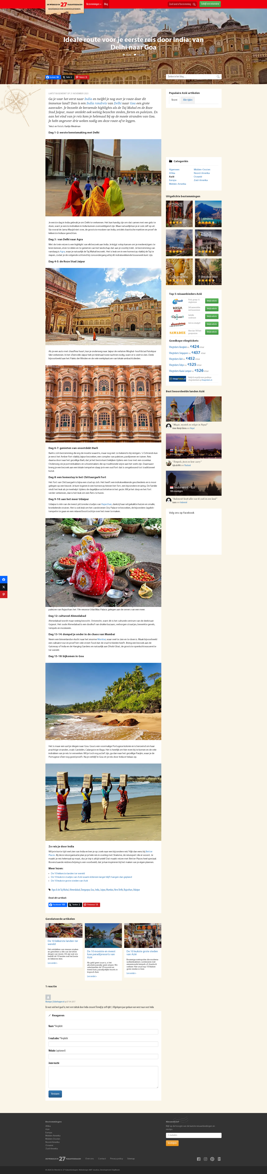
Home (101, 31)
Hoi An (206, 248)
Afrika (172, 173)
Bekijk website (212, 301)
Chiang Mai (180, 277)
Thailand (180, 450)
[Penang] (179, 242)
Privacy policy (116, 1159)
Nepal (178, 413)
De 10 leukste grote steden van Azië (69, 881)
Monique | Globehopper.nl (54, 1002)
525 (191, 365)
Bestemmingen (93, 4)
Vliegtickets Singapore (178, 353)
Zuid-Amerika (201, 180)
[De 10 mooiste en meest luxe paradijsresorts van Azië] (103, 935)
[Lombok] (208, 214)
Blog (106, 4)
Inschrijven (172, 1143)
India (88, 99)
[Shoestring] (177, 325)
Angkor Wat (209, 277)
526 (199, 371)
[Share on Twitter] (3, 587)
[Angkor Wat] (208, 272)
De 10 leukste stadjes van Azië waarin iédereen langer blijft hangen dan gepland (91, 877)
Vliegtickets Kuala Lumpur (180, 371)
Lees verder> (52, 963)
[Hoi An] (208, 242)
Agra (62, 251)
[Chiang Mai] (179, 272)
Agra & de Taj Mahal (60, 890)
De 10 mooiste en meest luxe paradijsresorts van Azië (101, 954)
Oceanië (198, 177)
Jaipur (102, 890)
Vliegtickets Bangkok (178, 347)
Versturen (55, 1094)
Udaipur (136, 890)
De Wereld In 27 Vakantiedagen (64, 8)
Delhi (117, 103)
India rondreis (97, 103)
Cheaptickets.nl (207, 380)
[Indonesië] (194, 483)
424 (194, 347)
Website (52, 1051)
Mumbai (101, 639)
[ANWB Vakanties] (177, 301)
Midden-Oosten (202, 169)
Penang (177, 248)
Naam (51, 1026)
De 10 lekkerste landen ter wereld (68, 873)
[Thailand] (194, 446)
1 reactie (140, 55)
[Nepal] (194, 409)
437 (195, 353)
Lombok (207, 219)
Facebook (198, 1159)
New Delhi (118, 890)
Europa (172, 180)
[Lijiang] (179, 214)
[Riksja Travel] (177, 309)
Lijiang (177, 219)
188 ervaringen (176, 491)
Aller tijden (187, 100)
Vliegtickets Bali (175, 359)
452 (190, 359)
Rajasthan (106, 504)
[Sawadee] (177, 332)
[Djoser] (177, 317)
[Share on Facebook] (3, 579)
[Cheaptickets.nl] (177, 379)
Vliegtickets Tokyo (176, 365)
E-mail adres (54, 1038)
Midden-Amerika (177, 184)
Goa (133, 103)
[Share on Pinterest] (3, 594)
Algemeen (174, 169)
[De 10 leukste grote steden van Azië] (142, 935)
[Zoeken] (194, 4)
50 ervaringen (176, 417)
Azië (113, 31)
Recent (174, 100)
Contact (102, 1159)
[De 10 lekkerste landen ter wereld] (64, 930)
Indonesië (181, 487)
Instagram (205, 1159)
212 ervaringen (176, 454)
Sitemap (131, 1159)
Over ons (89, 1159)
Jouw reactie (54, 1063)
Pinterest (212, 1159)
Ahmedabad (75, 890)
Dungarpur (85, 890)
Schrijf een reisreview (210, 4)
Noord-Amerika (202, 173)
